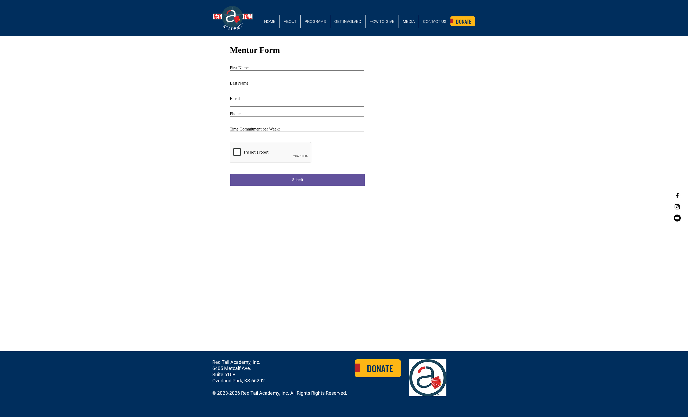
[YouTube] (677, 218)
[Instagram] (677, 206)
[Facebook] (677, 195)
